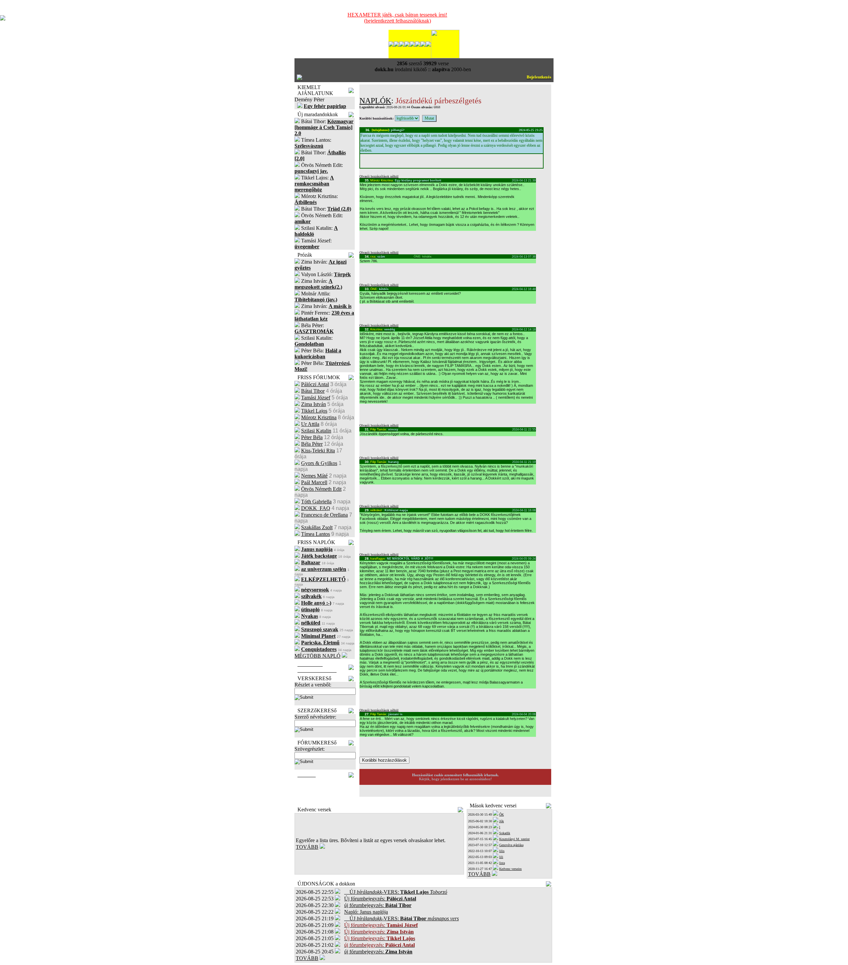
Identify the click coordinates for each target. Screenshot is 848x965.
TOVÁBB (307, 847)
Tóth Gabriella (316, 501)
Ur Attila (310, 424)
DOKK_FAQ (315, 508)
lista (502, 863)
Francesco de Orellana (324, 515)
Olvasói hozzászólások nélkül (378, 176)
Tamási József (315, 397)
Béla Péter (312, 444)
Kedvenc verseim (510, 869)
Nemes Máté (314, 476)
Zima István (313, 404)
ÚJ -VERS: (395, 892)
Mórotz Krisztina (319, 417)
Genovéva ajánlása (511, 845)
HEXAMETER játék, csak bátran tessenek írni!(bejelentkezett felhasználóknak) (397, 18)
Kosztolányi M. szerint (514, 839)
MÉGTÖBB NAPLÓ (317, 656)
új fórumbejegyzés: (377, 905)
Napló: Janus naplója (366, 912)
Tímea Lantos (315, 534)
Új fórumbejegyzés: (380, 898)
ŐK (501, 814)
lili (501, 857)
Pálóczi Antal (315, 384)
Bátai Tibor (313, 391)
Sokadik (504, 833)
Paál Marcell (314, 482)
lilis (501, 851)
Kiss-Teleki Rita (318, 450)
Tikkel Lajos (314, 411)
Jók (501, 821)
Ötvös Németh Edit (321, 489)
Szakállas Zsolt (317, 527)
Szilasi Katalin (316, 430)
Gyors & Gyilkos (319, 463)
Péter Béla (312, 437)
